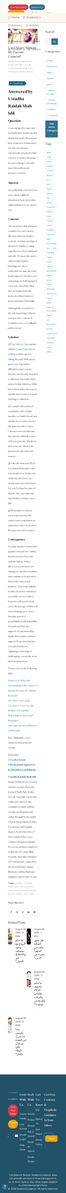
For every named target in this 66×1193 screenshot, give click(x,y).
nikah (10, 887)
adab (49, 152)
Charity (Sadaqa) (52, 101)
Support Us (37, 7)
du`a (49, 180)
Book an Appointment (31, 1147)
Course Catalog (23, 1116)
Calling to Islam (51, 92)
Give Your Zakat (18, 7)
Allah (49, 72)
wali (25, 894)
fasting (50, 193)
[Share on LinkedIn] (28, 912)
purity (49, 280)
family (49, 189)
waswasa (50, 338)
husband (50, 230)
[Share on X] (17, 912)
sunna (49, 329)
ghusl (49, 202)
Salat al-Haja (22, 344)
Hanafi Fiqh (27, 68)
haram (49, 225)
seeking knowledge (51, 309)
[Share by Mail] (34, 912)
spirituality (51, 324)
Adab (29, 65)
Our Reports (39, 1131)
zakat (49, 352)
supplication (52, 333)
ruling (49, 298)
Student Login (23, 1137)
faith (49, 184)
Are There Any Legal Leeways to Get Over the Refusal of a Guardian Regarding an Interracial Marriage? (21, 710)
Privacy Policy (39, 1142)
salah (49, 303)
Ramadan (51, 289)
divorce (50, 175)
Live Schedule (23, 1126)
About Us (39, 1121)
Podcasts (31, 1119)
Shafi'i (49, 315)
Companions (52, 115)
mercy (49, 257)
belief (49, 162)
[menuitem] (14, 17)
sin (48, 320)
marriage (27, 883)
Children (51, 109)
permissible (51, 271)
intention (51, 234)
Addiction (52, 66)
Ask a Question (31, 1134)
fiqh (48, 198)
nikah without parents (18, 890)
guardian (18, 883)
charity (50, 166)
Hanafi (50, 221)
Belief (50, 78)
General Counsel (14, 68)
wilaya (31, 894)
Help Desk (22, 1147)
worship (50, 342)
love (54, 248)
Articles (31, 1114)
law (48, 248)
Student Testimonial (31, 1159)
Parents (30, 72)
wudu (49, 347)
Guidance (51, 207)
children (50, 171)
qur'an (49, 284)
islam (49, 239)
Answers (31, 1125)
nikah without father (23, 887)
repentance (52, 294)
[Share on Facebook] (11, 912)
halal (49, 216)
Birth (49, 84)
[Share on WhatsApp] (23, 912)
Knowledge (52, 243)
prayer (49, 275)
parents (32, 890)
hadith (50, 212)
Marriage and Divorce (17, 72)
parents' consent (15, 894)
